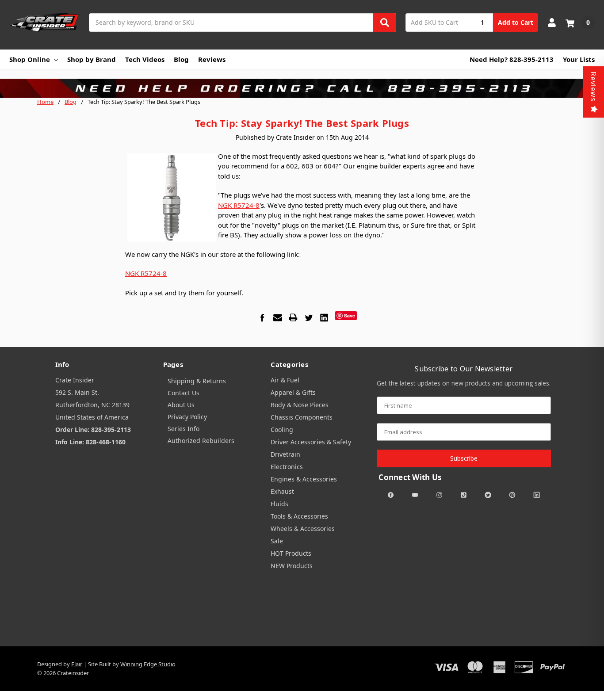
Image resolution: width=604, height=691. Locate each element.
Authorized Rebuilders (201, 440)
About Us (181, 405)
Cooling (282, 429)
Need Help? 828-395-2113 (512, 59)
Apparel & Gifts (293, 392)
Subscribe (464, 458)
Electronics (287, 466)
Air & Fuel (285, 380)
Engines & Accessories (304, 479)
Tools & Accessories (299, 516)
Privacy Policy (187, 416)
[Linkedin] (324, 317)
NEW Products (292, 565)
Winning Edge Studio (148, 664)
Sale (277, 541)
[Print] (293, 317)
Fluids (279, 504)
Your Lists (579, 59)
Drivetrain (285, 454)
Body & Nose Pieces (300, 405)
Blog (181, 59)
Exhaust (282, 491)
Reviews (212, 59)
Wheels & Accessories (303, 528)
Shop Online (29, 59)
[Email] (277, 317)
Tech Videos (144, 59)
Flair (76, 664)
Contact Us (183, 393)
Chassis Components (302, 417)
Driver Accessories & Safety (311, 442)
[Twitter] (308, 317)
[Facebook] (262, 317)
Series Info (183, 428)
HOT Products (291, 553)
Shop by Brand (91, 59)
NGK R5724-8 (239, 205)
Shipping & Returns (197, 381)
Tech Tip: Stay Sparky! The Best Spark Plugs (302, 123)
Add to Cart (515, 22)
